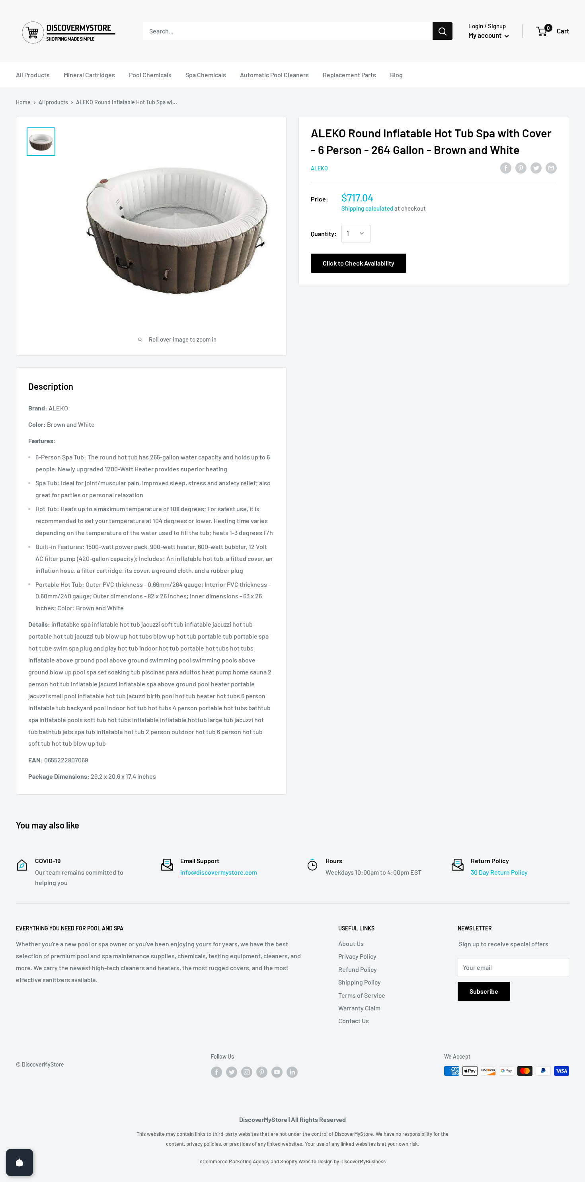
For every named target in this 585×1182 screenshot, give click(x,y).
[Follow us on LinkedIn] (292, 1071)
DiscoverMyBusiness (363, 1161)
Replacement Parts (349, 74)
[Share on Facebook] (505, 167)
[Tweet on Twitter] (536, 167)
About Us (351, 943)
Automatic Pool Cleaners (274, 74)
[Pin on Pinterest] (520, 167)
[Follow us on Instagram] (246, 1071)
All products (53, 102)
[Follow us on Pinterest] (261, 1071)
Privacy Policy (357, 956)
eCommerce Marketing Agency (235, 1161)
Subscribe (484, 991)
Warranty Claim (359, 1008)
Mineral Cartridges (89, 74)
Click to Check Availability (358, 262)
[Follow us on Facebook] (216, 1071)
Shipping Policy (359, 982)
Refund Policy (357, 969)
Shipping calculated (367, 207)
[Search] (442, 31)
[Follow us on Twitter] (231, 1071)
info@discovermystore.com (218, 872)
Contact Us (353, 1020)
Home (23, 102)
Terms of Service (361, 995)
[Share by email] (551, 167)
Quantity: (324, 233)
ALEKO (319, 168)
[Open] (19, 1162)
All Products (33, 74)
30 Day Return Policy (499, 872)
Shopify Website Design (307, 1161)
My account (485, 35)
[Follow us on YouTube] (277, 1071)
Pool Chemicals (150, 74)
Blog (396, 74)
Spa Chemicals (205, 74)
